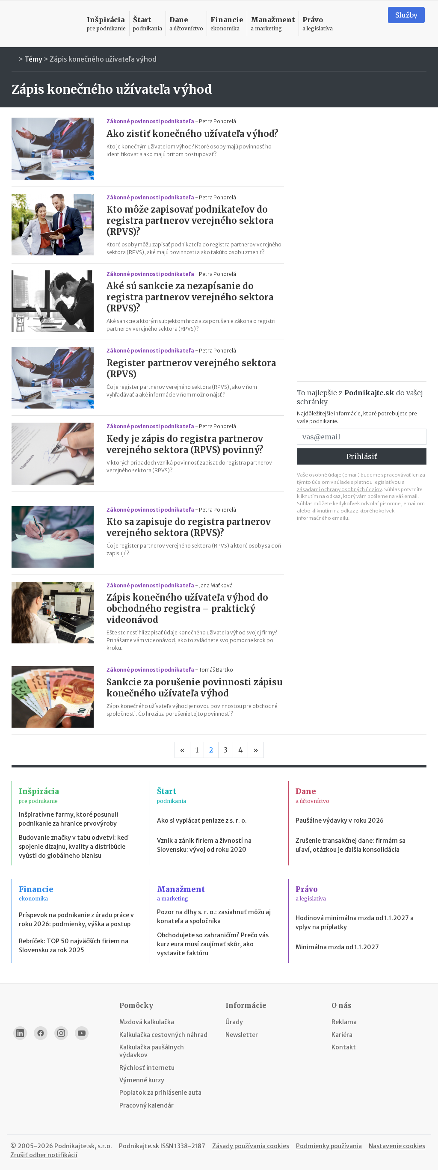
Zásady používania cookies (250, 1146)
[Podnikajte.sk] (45, 24)
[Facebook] (40, 1033)
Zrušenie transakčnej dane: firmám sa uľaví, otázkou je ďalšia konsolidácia (350, 845)
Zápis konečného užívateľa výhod (103, 59)
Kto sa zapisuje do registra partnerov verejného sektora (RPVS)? (189, 527)
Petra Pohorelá (217, 121)
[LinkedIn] (20, 1033)
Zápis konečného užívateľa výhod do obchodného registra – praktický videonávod (187, 608)
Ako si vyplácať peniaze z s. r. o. (202, 820)
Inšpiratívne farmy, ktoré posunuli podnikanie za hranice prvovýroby (68, 819)
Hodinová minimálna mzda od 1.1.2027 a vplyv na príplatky (355, 922)
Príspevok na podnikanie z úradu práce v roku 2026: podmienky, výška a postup (76, 919)
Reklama (344, 1022)
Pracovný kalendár (146, 1105)
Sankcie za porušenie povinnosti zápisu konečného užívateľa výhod (194, 688)
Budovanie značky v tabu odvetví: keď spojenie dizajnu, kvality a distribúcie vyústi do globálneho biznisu (73, 846)
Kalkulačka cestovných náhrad (163, 1035)
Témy (33, 59)
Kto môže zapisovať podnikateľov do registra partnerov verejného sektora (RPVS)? (190, 220)
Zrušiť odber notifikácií (43, 1155)
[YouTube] (82, 1033)
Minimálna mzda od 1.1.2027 (337, 947)
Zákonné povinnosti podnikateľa (150, 121)
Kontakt (343, 1047)
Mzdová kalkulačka (146, 1022)
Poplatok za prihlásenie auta (160, 1092)
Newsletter (241, 1035)
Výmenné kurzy (141, 1080)
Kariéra (341, 1035)
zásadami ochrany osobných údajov (339, 489)
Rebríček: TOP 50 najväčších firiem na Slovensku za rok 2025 (73, 945)
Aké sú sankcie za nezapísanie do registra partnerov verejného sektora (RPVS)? (190, 297)
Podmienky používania (329, 1146)
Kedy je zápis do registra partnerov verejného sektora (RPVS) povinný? (185, 444)
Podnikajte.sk (139, 1146)
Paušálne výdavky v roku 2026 (340, 820)
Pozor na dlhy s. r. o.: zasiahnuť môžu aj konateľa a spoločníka (214, 916)
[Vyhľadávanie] (371, 23)
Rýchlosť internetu (147, 1068)
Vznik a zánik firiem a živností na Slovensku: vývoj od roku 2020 (204, 845)
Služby (406, 15)
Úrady (234, 1022)
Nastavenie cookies (397, 1146)
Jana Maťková (216, 585)
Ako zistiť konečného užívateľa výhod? (192, 133)
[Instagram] (61, 1033)
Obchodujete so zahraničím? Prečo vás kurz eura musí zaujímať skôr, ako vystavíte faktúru (213, 944)
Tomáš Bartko (216, 669)
